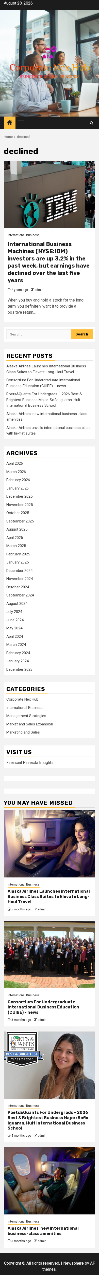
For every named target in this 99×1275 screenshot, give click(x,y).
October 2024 (17, 587)
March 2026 (16, 472)
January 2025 (17, 562)
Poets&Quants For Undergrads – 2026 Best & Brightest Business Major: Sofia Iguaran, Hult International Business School (44, 400)
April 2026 (14, 463)
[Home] (9, 123)
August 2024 (16, 603)
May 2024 (14, 628)
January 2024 (17, 661)
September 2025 (20, 521)
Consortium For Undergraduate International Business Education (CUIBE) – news (43, 1007)
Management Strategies (26, 716)
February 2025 (18, 554)
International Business (24, 235)
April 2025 (14, 537)
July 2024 (14, 611)
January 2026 (17, 488)
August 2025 (16, 529)
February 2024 (18, 653)
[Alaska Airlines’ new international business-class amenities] (49, 1180)
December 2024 (19, 570)
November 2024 (19, 578)
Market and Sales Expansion (29, 724)
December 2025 (19, 496)
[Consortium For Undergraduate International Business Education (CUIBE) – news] (49, 954)
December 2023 (19, 669)
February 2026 (18, 480)
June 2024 (15, 620)
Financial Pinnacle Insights (30, 762)
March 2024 (16, 644)
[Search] (91, 123)
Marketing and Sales (23, 732)
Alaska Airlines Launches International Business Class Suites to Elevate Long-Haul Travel (49, 896)
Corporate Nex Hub (22, 699)
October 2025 (17, 513)
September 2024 (20, 595)
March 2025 (16, 545)
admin (39, 290)
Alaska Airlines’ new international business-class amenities (43, 1231)
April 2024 (14, 636)
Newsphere (73, 1263)
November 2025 (19, 504)
